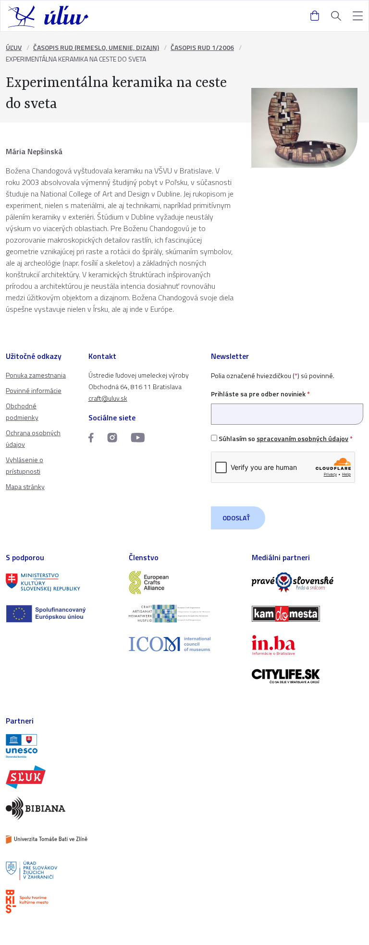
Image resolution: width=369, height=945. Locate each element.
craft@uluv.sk (107, 398)
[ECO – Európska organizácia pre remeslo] (184, 614)
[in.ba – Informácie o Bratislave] (307, 645)
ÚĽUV (14, 47)
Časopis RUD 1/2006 (202, 47)
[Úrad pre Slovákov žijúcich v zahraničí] (61, 871)
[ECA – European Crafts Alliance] (184, 582)
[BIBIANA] (61, 808)
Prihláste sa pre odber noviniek (260, 394)
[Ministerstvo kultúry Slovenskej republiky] (61, 582)
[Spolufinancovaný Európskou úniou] (61, 614)
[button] (358, 16)
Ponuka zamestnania (36, 375)
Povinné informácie (34, 390)
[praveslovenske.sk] (307, 582)
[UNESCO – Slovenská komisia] (61, 746)
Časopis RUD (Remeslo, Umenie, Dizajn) (96, 47)
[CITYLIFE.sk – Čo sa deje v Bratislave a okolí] (307, 676)
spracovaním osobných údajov (302, 438)
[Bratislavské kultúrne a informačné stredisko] (61, 901)
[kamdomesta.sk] (307, 614)
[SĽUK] (61, 777)
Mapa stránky (25, 486)
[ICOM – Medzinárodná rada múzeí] (184, 644)
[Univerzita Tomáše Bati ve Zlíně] (61, 839)
